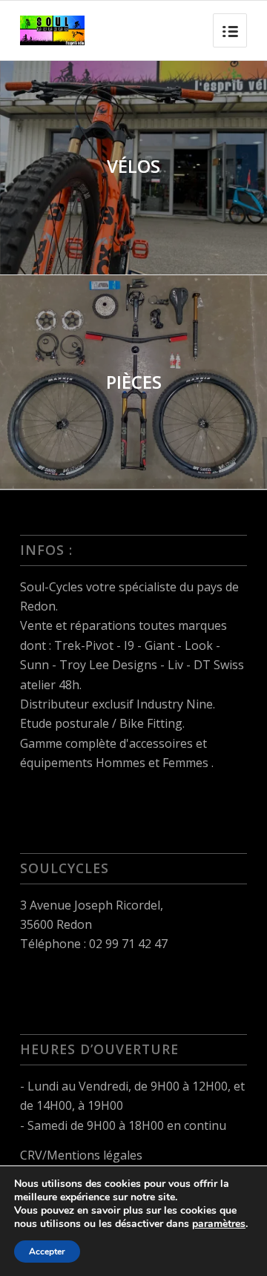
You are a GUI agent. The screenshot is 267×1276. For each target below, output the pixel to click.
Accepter (47, 1251)
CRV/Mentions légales (81, 1155)
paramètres (218, 1224)
